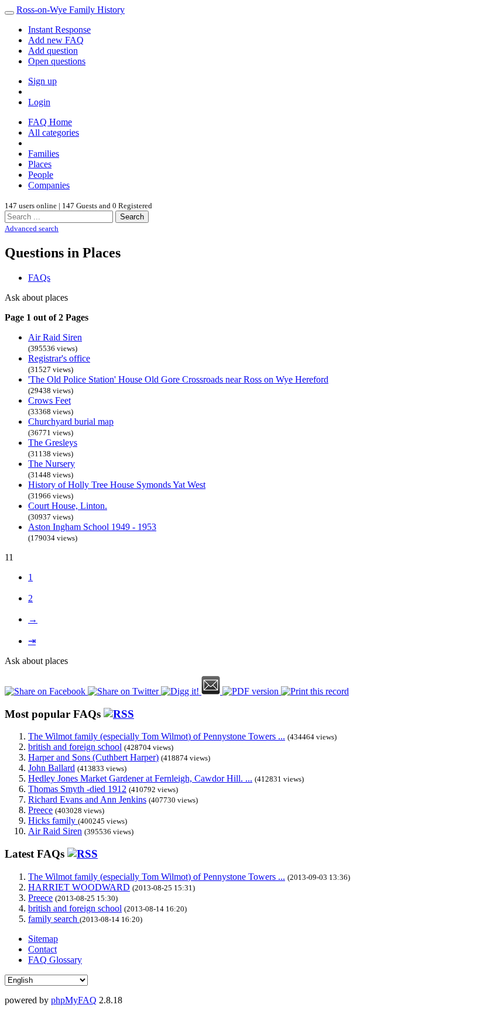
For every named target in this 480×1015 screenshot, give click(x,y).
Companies (49, 185)
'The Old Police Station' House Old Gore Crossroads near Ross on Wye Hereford (178, 379)
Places (40, 164)
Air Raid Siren (55, 337)
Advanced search (32, 228)
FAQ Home (50, 122)
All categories (53, 132)
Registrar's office (59, 358)
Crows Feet (49, 400)
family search (54, 919)
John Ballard (51, 768)
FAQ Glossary (55, 960)
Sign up (42, 81)
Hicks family (53, 820)
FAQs (39, 278)
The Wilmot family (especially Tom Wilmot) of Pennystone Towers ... (156, 736)
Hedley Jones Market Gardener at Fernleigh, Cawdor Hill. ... (140, 778)
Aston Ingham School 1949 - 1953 (92, 527)
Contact (42, 949)
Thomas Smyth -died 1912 (77, 789)
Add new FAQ (56, 40)
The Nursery (51, 464)
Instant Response (59, 30)
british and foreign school (75, 747)
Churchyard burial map (71, 421)
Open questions (56, 61)
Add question (53, 51)
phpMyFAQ (74, 1000)
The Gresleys (52, 443)
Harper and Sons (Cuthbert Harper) (93, 757)
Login (39, 102)
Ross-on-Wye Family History (70, 10)
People (40, 175)
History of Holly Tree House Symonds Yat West (116, 485)
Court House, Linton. (67, 506)
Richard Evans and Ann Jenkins (87, 799)
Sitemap (43, 939)
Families (43, 154)
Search (132, 216)
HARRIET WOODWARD (79, 887)
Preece (40, 810)
